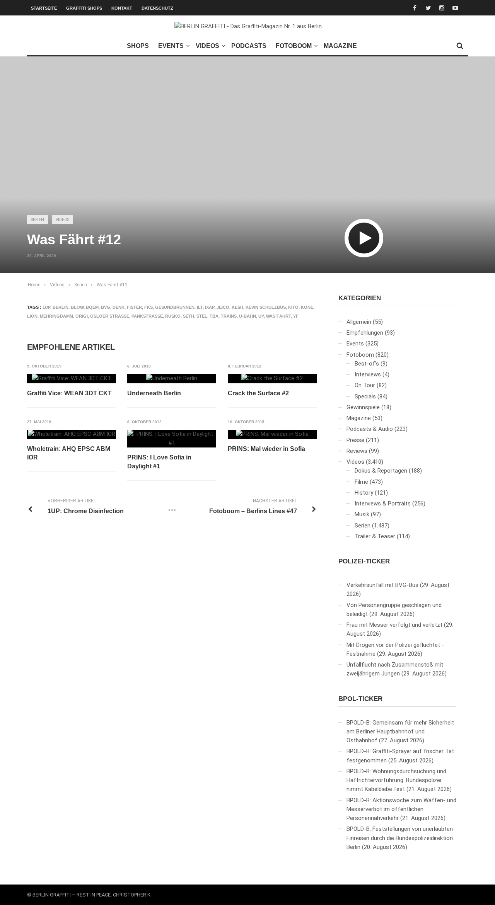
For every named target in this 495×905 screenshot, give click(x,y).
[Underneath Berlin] (171, 378)
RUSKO (173, 316)
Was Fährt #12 (112, 284)
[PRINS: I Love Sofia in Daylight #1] (171, 439)
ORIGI (81, 316)
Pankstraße (147, 316)
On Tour (365, 385)
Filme (361, 481)
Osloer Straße (109, 316)
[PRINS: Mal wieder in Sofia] (272, 434)
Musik (362, 514)
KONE (307, 307)
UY (261, 316)
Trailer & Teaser (375, 536)
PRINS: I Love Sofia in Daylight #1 (159, 461)
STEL (201, 316)
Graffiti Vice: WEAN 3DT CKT (69, 393)
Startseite (44, 8)
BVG (105, 307)
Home (34, 284)
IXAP (209, 307)
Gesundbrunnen (175, 307)
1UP (46, 307)
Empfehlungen (364, 332)
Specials (365, 396)
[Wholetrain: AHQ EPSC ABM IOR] (71, 434)
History (364, 492)
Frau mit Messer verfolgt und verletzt (394, 624)
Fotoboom (294, 46)
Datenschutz (157, 8)
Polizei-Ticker (364, 561)
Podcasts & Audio (369, 428)
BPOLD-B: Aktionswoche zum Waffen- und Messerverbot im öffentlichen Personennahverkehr (401, 809)
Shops (138, 46)
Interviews (368, 374)
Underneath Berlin (154, 393)
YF (296, 316)
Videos (207, 46)
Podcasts (248, 46)
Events (171, 46)
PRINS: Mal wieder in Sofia (266, 449)
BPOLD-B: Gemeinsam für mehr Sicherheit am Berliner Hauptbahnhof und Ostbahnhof (400, 731)
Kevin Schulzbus (266, 307)
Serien (37, 220)
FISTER (134, 307)
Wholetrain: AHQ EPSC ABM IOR (68, 453)
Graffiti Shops (84, 8)
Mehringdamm (56, 316)
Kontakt (121, 8)
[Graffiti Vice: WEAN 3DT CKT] (71, 378)
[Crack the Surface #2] (272, 378)
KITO (293, 307)
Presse (355, 440)
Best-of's (367, 363)
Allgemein (358, 321)
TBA (214, 316)
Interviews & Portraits (383, 503)
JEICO (223, 307)
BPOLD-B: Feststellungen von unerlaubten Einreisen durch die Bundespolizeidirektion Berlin (399, 838)
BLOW (77, 307)
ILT (200, 307)
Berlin (60, 307)
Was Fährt (278, 316)
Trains (229, 316)
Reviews (356, 450)
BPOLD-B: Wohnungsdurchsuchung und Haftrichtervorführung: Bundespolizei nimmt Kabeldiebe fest (396, 780)
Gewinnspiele (363, 407)
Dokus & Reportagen (381, 470)
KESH (237, 307)
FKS (148, 307)
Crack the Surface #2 (258, 393)
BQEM (92, 307)
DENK (119, 307)
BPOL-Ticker (360, 699)
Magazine (340, 46)
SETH (188, 316)
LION (32, 316)
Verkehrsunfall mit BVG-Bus (382, 585)
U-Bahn (247, 316)
